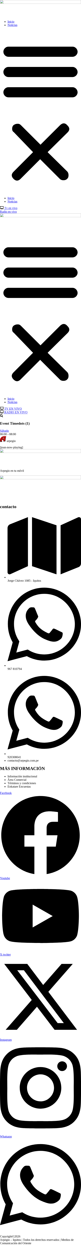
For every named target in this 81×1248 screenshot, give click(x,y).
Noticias (12, 25)
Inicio (11, 21)
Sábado (4, 430)
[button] (40, 111)
